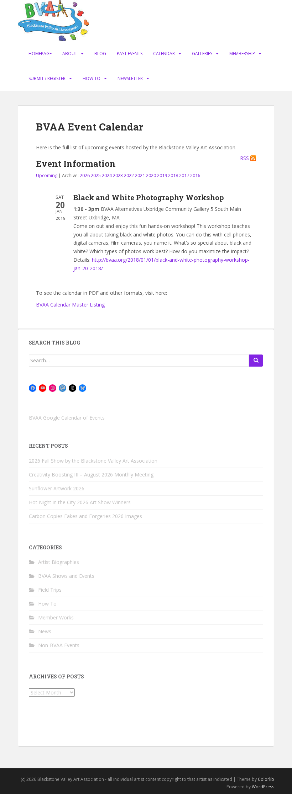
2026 (85, 175)
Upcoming (46, 175)
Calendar (164, 53)
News (44, 631)
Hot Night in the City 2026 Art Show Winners (80, 502)
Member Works (56, 617)
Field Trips (50, 589)
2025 (96, 175)
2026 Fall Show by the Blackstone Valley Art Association (93, 460)
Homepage (40, 53)
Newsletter (130, 78)
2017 (184, 175)
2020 (151, 175)
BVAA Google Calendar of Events (67, 417)
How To (91, 78)
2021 (140, 175)
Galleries (202, 53)
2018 (173, 175)
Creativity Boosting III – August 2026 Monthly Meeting (91, 474)
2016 (195, 175)
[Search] (256, 361)
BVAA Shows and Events (66, 575)
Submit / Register (47, 78)
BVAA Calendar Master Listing (70, 304)
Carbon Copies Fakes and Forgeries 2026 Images (85, 516)
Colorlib (266, 779)
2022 (129, 175)
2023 (118, 175)
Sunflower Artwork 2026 (56, 488)
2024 (107, 175)
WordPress (263, 787)
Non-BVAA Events (58, 645)
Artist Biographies (58, 562)
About (69, 53)
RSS (244, 158)
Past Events (129, 53)
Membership (242, 53)
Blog (100, 53)
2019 (162, 175)
